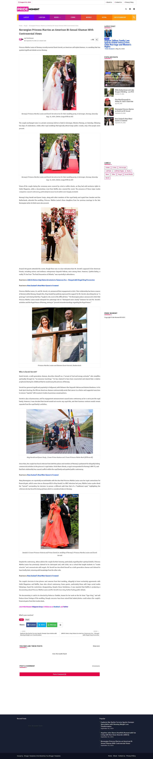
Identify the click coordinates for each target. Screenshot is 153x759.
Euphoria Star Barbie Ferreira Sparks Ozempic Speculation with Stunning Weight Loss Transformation (117, 724)
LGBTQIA (42, 17)
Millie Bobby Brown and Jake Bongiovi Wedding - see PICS (124, 91)
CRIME (73, 17)
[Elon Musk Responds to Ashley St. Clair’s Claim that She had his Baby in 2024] (109, 102)
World (107, 178)
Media (129, 171)
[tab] (26, 17)
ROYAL (104, 17)
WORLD (88, 17)
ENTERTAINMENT (120, 17)
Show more (96, 646)
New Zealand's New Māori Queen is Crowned (42, 286)
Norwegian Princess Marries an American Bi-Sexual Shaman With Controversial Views (124, 112)
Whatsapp (53, 625)
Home (20, 26)
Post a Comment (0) (59, 674)
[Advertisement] (59, 687)
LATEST (26, 17)
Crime (114, 167)
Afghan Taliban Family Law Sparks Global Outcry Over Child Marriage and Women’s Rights (117, 43)
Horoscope (122, 167)
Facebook (56, 607)
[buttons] (126, 9)
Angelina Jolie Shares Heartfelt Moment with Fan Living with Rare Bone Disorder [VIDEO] (118, 734)
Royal (25, 26)
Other (113, 174)
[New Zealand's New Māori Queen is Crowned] (109, 121)
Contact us (118, 2)
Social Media (129, 174)
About (115, 756)
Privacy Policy (129, 2)
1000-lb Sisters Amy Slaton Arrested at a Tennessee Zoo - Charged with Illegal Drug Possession (61, 280)
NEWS (56, 17)
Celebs (108, 167)
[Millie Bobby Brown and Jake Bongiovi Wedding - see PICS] (109, 92)
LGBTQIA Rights (119, 171)
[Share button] (60, 624)
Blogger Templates (30, 756)
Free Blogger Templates (53, 756)
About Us (109, 2)
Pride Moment (109, 49)
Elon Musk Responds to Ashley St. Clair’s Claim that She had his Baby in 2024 (124, 101)
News (107, 174)
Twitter (43, 625)
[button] (134, 17)
